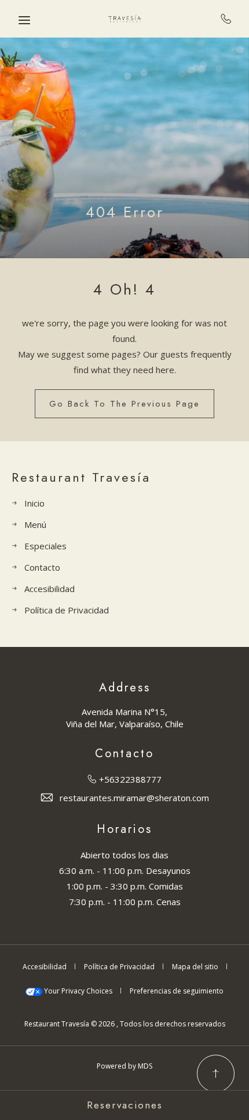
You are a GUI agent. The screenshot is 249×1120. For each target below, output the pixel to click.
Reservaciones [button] (125, 1105)
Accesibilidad (49, 588)
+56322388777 (226, 18)
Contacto (42, 567)
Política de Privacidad (66, 610)
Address (125, 688)
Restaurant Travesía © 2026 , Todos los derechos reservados (124, 1024)
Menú (35, 524)
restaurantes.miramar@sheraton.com (134, 797)
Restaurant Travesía (81, 477)
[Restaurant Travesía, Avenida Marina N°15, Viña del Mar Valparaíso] (124, 19)
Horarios (124, 829)
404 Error (125, 212)
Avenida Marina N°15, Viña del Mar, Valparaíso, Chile (125, 718)
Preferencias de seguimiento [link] (177, 991)
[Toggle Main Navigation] (24, 20)
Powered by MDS (124, 1066)
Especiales (45, 546)
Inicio (34, 503)
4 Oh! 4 (124, 289)
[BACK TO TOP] (216, 1073)
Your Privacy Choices (77, 991)
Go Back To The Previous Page (124, 403)
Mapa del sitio (195, 967)
